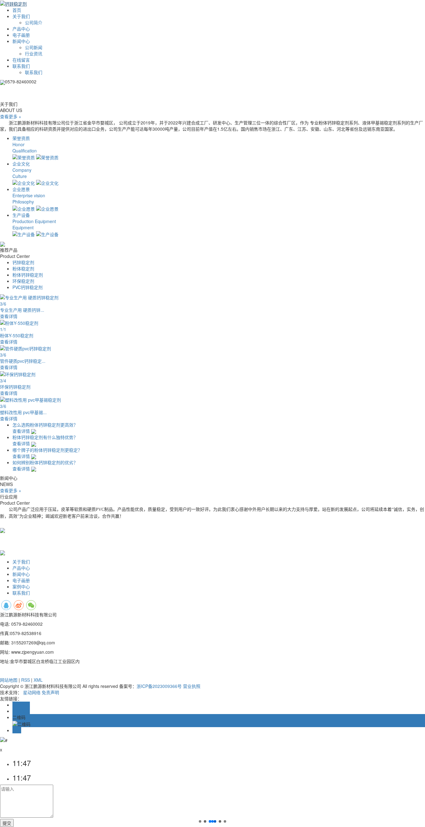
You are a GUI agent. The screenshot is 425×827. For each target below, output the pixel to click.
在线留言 (21, 60)
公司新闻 (33, 47)
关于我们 (21, 16)
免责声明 (50, 692)
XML (38, 680)
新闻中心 (21, 41)
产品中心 (21, 29)
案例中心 (21, 586)
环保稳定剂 (23, 281)
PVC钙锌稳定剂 (27, 287)
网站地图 (8, 680)
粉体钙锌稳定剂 (27, 275)
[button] (200, 821)
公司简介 (33, 22)
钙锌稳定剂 (23, 262)
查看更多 (10, 116)
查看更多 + (10, 490)
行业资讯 (33, 53)
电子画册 (21, 35)
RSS (25, 680)
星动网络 (31, 692)
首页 (16, 10)
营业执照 (191, 686)
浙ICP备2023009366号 (159, 686)
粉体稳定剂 (23, 268)
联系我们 (21, 66)
